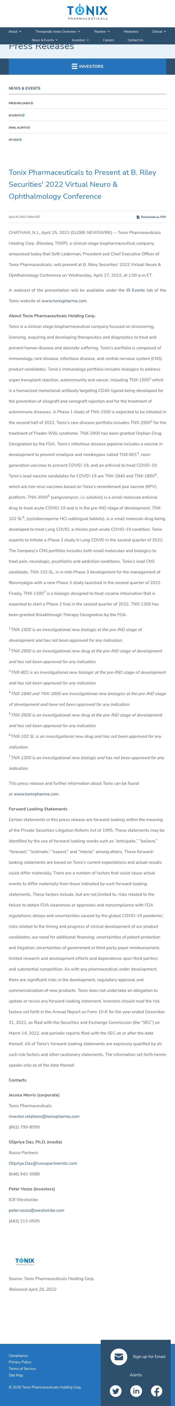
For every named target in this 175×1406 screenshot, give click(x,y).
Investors (78, 40)
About (13, 31)
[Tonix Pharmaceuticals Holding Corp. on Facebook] (156, 1391)
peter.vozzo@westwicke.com (36, 1210)
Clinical (157, 31)
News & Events (43, 40)
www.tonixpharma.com (64, 301)
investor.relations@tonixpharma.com (44, 1116)
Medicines (131, 31)
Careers (108, 40)
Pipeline (100, 31)
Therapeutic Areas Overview (55, 31)
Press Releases (19, 103)
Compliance (18, 1355)
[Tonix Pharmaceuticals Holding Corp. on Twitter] (115, 1391)
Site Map (16, 1375)
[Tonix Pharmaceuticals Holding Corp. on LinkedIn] (135, 1391)
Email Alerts (18, 127)
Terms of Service (22, 1368)
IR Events (15, 115)
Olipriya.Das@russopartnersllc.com (43, 1163)
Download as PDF (153, 217)
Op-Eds (13, 140)
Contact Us (135, 40)
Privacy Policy (20, 1362)
